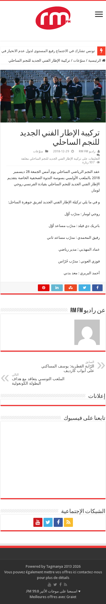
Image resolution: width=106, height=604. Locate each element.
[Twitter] (48, 522)
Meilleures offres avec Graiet (53, 597)
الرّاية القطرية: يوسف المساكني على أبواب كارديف (67, 366)
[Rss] (68, 522)
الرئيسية (95, 60)
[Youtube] (37, 522)
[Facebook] (58, 522)
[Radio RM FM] (53, 17)
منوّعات (79, 60)
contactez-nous (89, 572)
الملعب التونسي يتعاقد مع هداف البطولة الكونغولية (38, 379)
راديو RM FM (87, 151)
